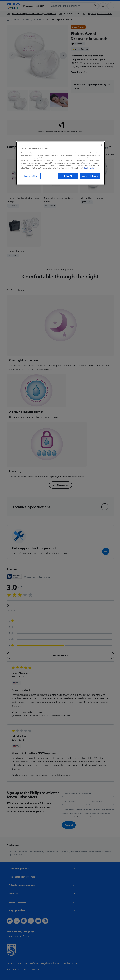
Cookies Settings (29, 176)
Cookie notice (88, 167)
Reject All (67, 176)
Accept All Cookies (89, 176)
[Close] (99, 145)
